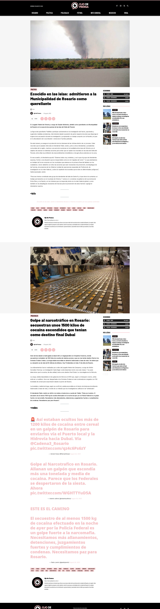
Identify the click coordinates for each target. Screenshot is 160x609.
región (50, 210)
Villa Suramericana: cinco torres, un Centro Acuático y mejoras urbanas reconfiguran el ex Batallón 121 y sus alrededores (120, 116)
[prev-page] (104, 148)
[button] (128, 6)
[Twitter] (124, 5)
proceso (39, 210)
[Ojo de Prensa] (31, 113)
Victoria (81, 210)
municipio (33, 210)
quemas (45, 210)
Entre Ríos (49, 208)
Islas (69, 208)
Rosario (63, 210)
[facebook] (45, 230)
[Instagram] (120, 5)
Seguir (126, 97)
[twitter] (49, 230)
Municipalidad (91, 208)
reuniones (56, 210)
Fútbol (114, 135)
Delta (37, 208)
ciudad (32, 208)
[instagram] (47, 230)
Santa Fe (69, 210)
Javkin (73, 208)
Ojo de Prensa (37, 113)
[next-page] (107, 148)
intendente (62, 208)
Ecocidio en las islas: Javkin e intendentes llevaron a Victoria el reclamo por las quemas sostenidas (68, 202)
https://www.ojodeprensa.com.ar (51, 220)
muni (84, 208)
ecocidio (43, 208)
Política (34, 89)
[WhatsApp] (49, 118)
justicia (79, 208)
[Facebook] (117, 5)
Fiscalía (56, 208)
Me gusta (126, 94)
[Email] (53, 118)
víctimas (75, 210)
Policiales (115, 123)
